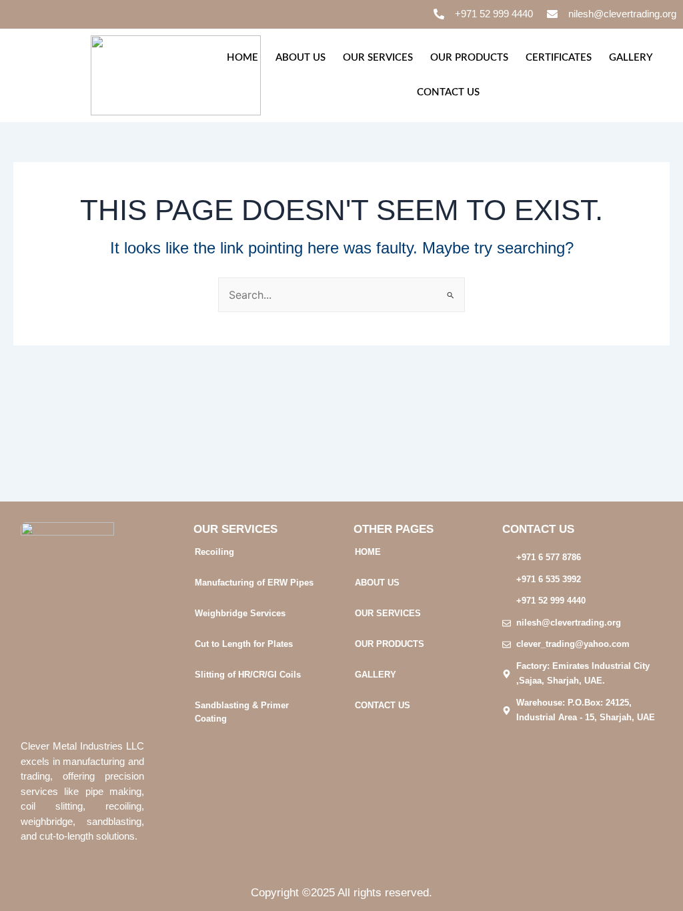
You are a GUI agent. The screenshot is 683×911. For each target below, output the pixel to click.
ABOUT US (300, 58)
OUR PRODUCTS (469, 58)
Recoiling (214, 552)
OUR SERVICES (378, 58)
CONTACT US (448, 92)
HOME (242, 58)
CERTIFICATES (559, 58)
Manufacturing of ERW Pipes (254, 583)
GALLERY (631, 58)
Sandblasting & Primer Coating (242, 712)
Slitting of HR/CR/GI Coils (248, 675)
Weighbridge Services (240, 613)
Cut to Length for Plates (244, 644)
